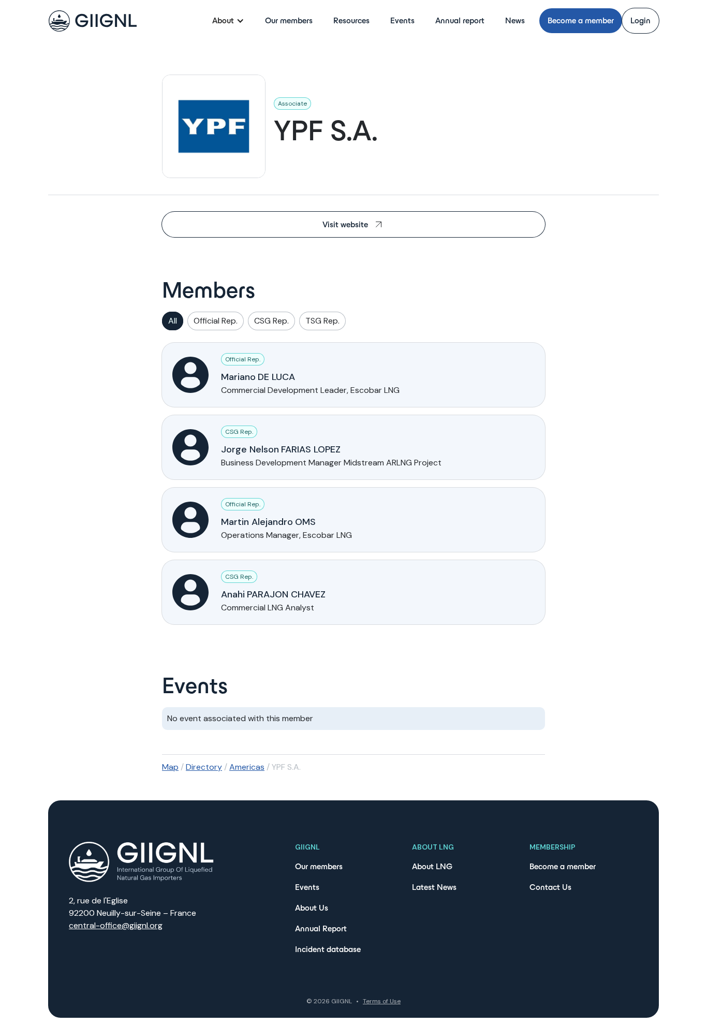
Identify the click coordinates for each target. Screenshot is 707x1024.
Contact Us (550, 887)
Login (640, 20)
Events (402, 20)
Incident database (328, 949)
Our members (289, 20)
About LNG (432, 866)
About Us (311, 907)
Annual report (459, 20)
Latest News (434, 887)
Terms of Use (382, 1001)
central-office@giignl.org (116, 925)
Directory (204, 767)
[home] (92, 21)
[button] (228, 20)
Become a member (581, 20)
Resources (351, 20)
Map (170, 767)
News (515, 20)
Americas (246, 767)
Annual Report (321, 928)
